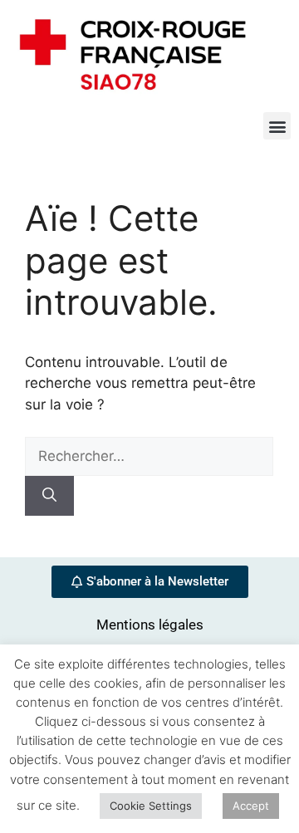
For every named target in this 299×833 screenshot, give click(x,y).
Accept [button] (251, 805)
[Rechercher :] (149, 456)
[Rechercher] (49, 496)
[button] (277, 126)
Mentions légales (149, 624)
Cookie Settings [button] (151, 805)
